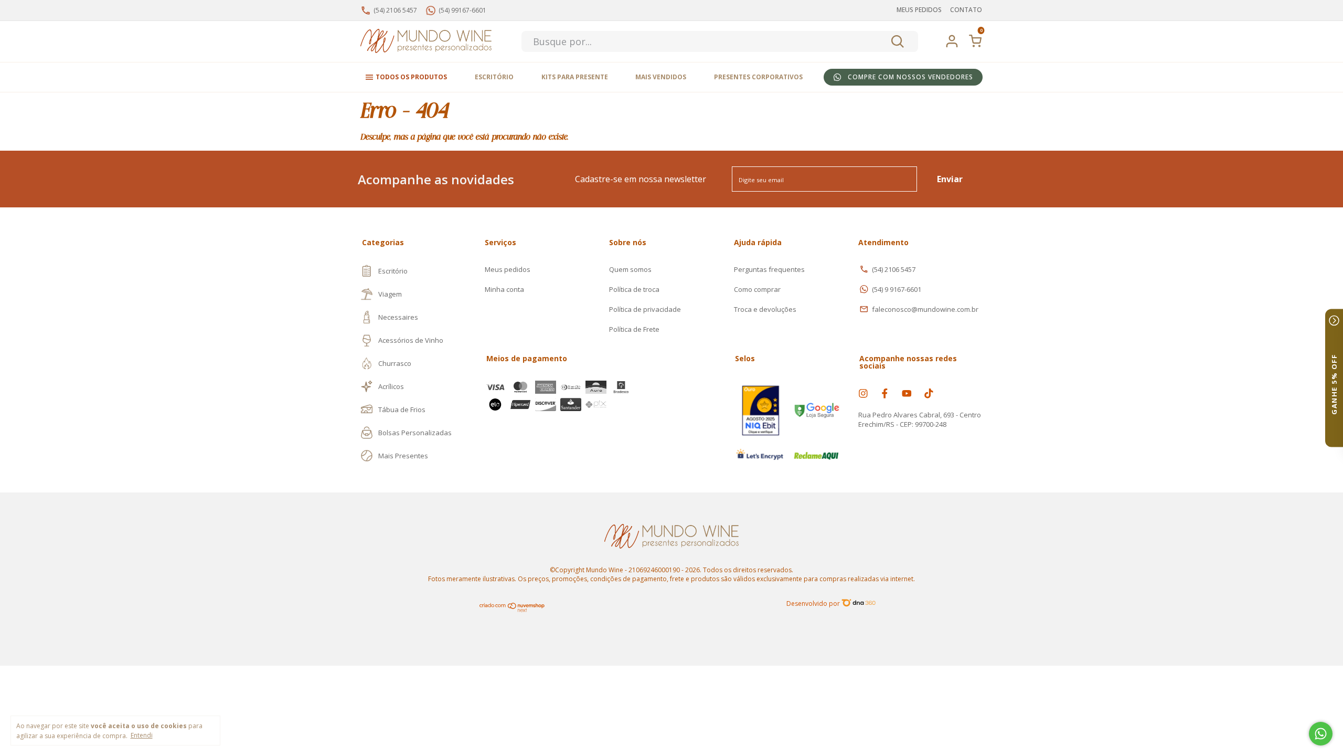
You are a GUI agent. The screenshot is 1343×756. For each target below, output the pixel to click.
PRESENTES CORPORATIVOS (758, 76)
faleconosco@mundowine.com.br (925, 309)
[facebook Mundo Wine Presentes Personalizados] (885, 393)
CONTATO (966, 9)
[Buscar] (897, 41)
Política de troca (634, 289)
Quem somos (630, 269)
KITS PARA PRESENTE (574, 76)
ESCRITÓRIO (494, 76)
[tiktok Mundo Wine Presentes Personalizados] (929, 393)
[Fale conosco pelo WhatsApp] (1321, 734)
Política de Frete (634, 329)
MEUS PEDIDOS (919, 9)
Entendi (142, 735)
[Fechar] (1334, 320)
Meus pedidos (507, 269)
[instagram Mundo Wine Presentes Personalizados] (863, 393)
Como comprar (757, 289)
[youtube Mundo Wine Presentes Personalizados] (907, 393)
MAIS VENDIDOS (660, 76)
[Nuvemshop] (512, 609)
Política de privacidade (645, 309)
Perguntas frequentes (769, 269)
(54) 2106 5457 (893, 269)
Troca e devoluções (765, 309)
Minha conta (504, 289)
